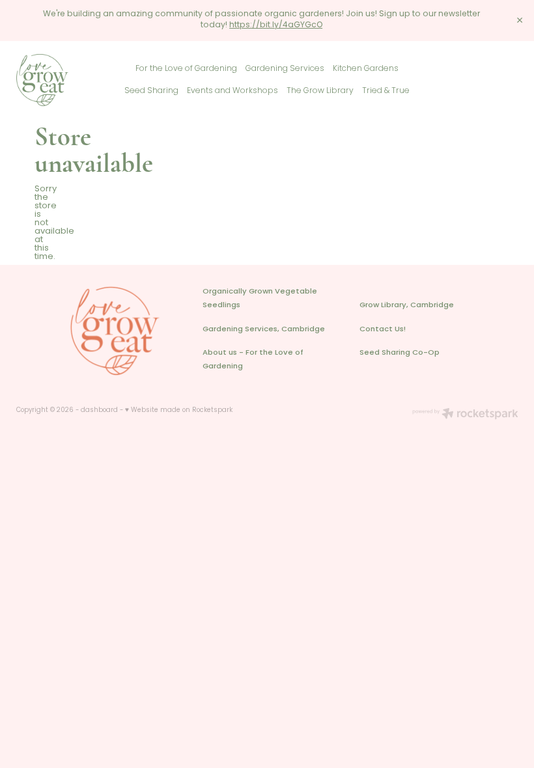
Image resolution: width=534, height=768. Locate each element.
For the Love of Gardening (186, 68)
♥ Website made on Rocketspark (178, 410)
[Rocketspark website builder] (465, 415)
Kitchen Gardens (366, 68)
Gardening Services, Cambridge (264, 329)
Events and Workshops (232, 91)
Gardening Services (285, 68)
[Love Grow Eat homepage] (66, 80)
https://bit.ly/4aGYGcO (275, 25)
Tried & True (386, 91)
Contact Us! (382, 329)
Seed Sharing (151, 91)
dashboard (99, 410)
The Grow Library (320, 91)
